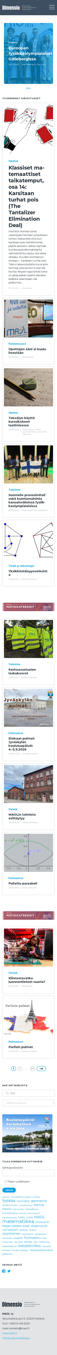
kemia (39, 1205)
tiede (36, 1242)
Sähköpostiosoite (12, 1167)
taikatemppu (7, 1242)
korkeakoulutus (10, 1213)
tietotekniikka (29, 1246)
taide (44, 1238)
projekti (18, 1238)
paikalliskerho (28, 1234)
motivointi (42, 1222)
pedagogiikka (40, 1234)
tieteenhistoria (9, 1246)
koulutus (22, 1213)
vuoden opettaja (20, 1250)
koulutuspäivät (33, 1213)
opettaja (23, 1230)
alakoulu (6, 1197)
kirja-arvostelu (18, 1209)
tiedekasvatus (44, 1242)
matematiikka (18, 1221)
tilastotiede (46, 1246)
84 (32, 1068)
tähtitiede (6, 1250)
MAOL (39, 1217)
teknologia (18, 1242)
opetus (32, 1230)
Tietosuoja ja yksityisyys (16, 1338)
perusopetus (7, 1238)
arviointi (36, 1197)
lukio (21, 1217)
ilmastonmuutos (10, 1205)
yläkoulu (7, 1253)
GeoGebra (23, 1201)
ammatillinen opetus (21, 1197)
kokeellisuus (32, 1209)
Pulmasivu (32, 1238)
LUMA (29, 1217)
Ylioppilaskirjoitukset (41, 1250)
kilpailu (7, 1208)
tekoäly (28, 1241)
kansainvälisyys (26, 1205)
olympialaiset (10, 1229)
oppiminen (11, 1233)
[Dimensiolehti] (21, 1306)
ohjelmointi (39, 1226)
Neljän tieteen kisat (15, 1226)
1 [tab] (27, 88)
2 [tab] (29, 88)
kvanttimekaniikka (9, 1218)
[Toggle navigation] (52, 7)
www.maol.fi (9, 1333)
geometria (39, 1201)
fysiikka (8, 1201)
